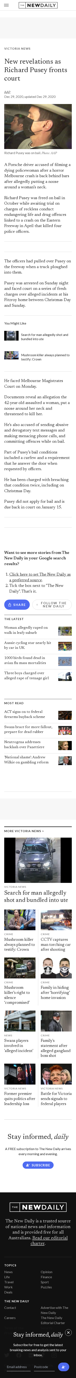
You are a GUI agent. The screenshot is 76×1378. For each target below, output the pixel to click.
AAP (7, 92)
